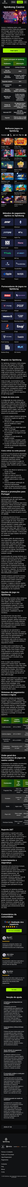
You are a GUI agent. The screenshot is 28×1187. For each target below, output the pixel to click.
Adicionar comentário (14, 930)
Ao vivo (11, 135)
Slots (23, 135)
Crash (16, 135)
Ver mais (14, 989)
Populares (4, 135)
